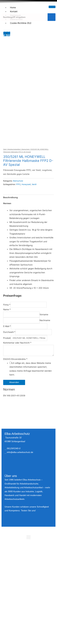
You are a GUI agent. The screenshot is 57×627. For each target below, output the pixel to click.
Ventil (34, 184)
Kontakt (13, 11)
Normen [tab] (7, 203)
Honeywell (26, 184)
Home (13, 7)
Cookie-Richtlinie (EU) (20, 23)
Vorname (44, 314)
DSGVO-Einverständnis (15, 359)
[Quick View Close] (6, 544)
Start (4, 149)
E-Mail (7, 326)
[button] (28, 92)
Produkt (7, 338)
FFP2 (18, 184)
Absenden (14, 382)
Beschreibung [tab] (10, 197)
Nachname (45, 320)
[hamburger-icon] (52, 7)
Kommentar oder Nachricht (17, 343)
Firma (6, 305)
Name (7, 309)
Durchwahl (9, 332)
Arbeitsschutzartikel (14, 149)
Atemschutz (25, 149)
